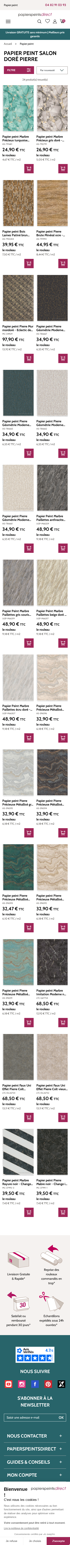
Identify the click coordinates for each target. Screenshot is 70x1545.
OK (61, 1417)
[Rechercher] (39, 21)
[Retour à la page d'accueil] (35, 14)
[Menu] (8, 21)
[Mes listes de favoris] (47, 21)
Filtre (11, 70)
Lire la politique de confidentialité (21, 1528)
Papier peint (11, 5)
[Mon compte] (54, 21)
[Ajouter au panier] (29, 168)
